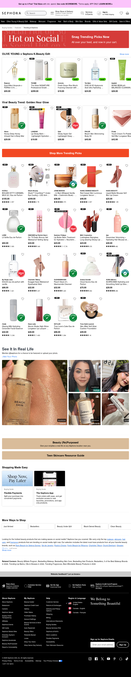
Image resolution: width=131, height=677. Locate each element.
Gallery (26, 609)
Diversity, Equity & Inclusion (8, 636)
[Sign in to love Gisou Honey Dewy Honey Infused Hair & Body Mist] (25, 108)
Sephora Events (7, 624)
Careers (5, 609)
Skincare (41, 21)
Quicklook (8, 70)
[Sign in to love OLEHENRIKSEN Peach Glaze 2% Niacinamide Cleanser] (74, 254)
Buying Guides (7, 27)
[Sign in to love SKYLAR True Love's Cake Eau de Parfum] (74, 299)
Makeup (33, 21)
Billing (48, 617)
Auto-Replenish (29, 628)
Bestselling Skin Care (63, 561)
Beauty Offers (29, 631)
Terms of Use (18, 661)
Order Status (28, 612)
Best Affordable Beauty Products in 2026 (79, 564)
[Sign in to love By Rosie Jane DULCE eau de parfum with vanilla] (22, 254)
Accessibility (50, 642)
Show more (124, 54)
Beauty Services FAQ (53, 628)
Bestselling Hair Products (83, 561)
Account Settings (30, 619)
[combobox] (36, 13)
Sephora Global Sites (9, 631)
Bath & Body (68, 21)
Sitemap (38, 661)
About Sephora (7, 602)
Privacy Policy (7, 661)
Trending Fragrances (53, 564)
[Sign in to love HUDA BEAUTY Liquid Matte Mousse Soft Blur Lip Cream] (126, 165)
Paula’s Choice (60, 545)
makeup (110, 539)
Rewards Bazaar (30, 635)
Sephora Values (7, 612)
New (3, 21)
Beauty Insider (29, 602)
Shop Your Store (30, 642)
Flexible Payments (52, 638)
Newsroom (6, 605)
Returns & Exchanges (53, 605)
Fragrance (51, 21)
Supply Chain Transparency (7, 617)
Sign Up (122, 644)
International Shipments (54, 621)
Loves (26, 638)
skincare (117, 539)
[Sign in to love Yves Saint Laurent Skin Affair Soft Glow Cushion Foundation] (100, 299)
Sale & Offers (124, 21)
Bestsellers (98, 561)
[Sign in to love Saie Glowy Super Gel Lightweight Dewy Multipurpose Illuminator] (79, 108)
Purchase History (30, 616)
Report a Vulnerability (9, 647)
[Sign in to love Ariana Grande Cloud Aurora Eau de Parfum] (100, 254)
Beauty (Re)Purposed (9, 643)
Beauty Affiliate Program (27, 561)
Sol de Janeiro (47, 545)
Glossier (120, 545)
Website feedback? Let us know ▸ (65, 574)
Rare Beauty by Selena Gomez (28, 545)
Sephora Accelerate (9, 640)
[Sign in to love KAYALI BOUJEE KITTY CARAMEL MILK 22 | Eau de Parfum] (22, 165)
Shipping (49, 614)
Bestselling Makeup (46, 561)
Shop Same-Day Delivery (33, 645)
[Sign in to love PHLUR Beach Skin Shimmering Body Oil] (105, 108)
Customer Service (52, 602)
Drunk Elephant (109, 545)
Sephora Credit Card (31, 605)
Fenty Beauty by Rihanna (77, 545)
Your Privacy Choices (50, 661)
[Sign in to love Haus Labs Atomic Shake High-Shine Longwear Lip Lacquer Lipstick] (48, 299)
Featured (18, 27)
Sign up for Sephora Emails (102, 639)
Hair (59, 21)
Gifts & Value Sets (100, 21)
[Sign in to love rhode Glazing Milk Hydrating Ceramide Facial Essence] (22, 299)
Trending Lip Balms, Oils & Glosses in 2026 (26, 564)
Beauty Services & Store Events (32, 623)
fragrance (14, 542)
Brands (88, 21)
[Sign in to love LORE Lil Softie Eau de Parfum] (22, 210)
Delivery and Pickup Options (53, 610)
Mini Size (79, 21)
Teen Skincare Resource (54, 645)
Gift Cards (113, 21)
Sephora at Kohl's (52, 631)
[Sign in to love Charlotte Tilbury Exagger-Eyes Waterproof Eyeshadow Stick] (48, 254)
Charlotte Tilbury (95, 545)
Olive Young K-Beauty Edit (17, 21)
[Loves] (121, 13)
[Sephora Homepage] (11, 13)
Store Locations (51, 635)
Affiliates (5, 621)
